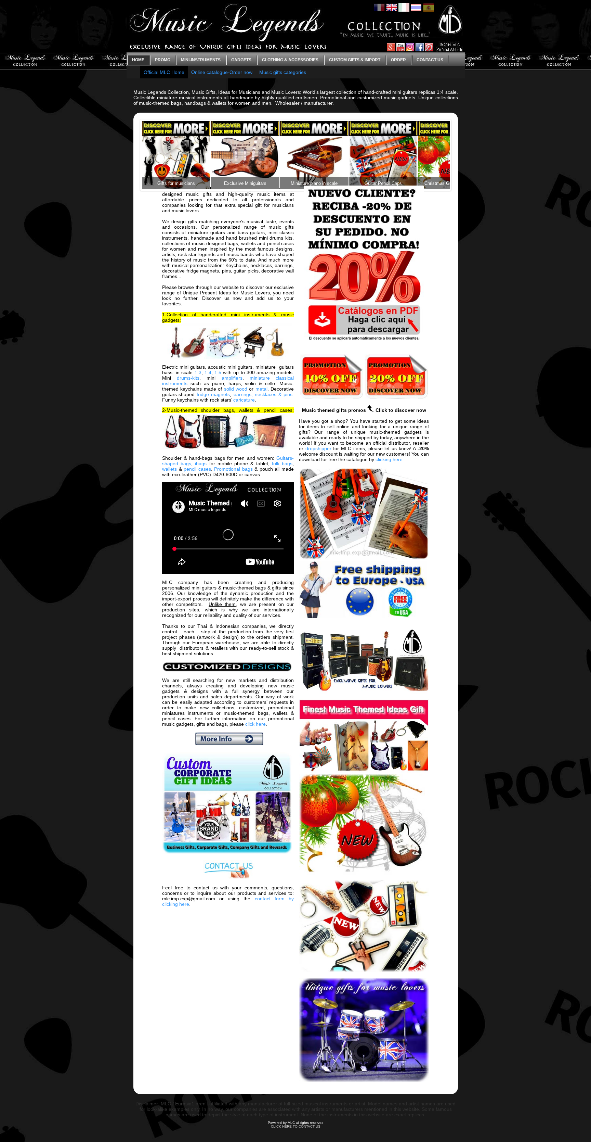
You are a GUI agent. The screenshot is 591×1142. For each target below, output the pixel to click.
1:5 (217, 372)
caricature (244, 400)
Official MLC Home (164, 72)
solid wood (235, 389)
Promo (162, 60)
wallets (169, 469)
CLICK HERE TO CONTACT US (295, 1126)
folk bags (282, 463)
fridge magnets (213, 394)
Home (138, 60)
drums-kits (188, 378)
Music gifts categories (282, 72)
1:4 (208, 372)
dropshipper (318, 448)
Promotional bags (233, 469)
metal (261, 389)
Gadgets (241, 60)
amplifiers (232, 378)
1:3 (198, 372)
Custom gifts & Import (354, 60)
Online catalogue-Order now (221, 72)
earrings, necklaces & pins (263, 394)
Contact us (430, 60)
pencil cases (197, 469)
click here (255, 724)
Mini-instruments (201, 60)
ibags (201, 463)
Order (398, 60)
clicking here (389, 459)
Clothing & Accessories (290, 60)
